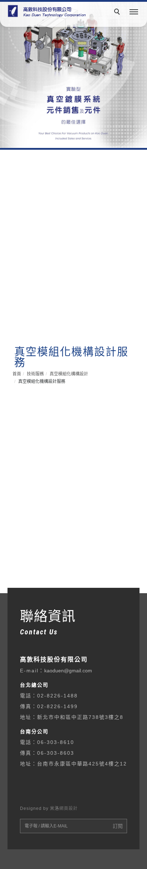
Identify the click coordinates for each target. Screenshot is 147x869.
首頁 (16, 373)
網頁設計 (68, 808)
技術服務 (35, 373)
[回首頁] (45, 11)
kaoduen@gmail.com (68, 670)
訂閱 (118, 826)
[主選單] (134, 12)
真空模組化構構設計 (69, 373)
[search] (118, 12)
